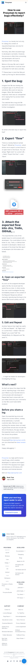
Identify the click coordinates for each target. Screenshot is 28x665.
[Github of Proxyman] (14, 661)
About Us (20, 609)
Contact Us (7, 609)
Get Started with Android (19, 573)
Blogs (20, 558)
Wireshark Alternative (7, 631)
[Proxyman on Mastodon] (20, 661)
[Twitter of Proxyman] (11, 661)
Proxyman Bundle (7, 592)
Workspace (7, 578)
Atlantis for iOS (20, 561)
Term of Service (21, 619)
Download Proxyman (12, 512)
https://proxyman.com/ (17, 440)
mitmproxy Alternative (4, 644)
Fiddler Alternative (7, 635)
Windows (7, 556)
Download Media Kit (7, 623)
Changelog (21, 554)
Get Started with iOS (21, 569)
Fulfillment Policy (20, 635)
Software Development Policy (20, 630)
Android (7, 572)
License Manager (7, 613)
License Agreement (21, 626)
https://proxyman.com (14, 473)
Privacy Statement (20, 623)
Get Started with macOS (19, 565)
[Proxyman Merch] (8, 661)
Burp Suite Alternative (4, 639)
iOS (7, 568)
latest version (21, 442)
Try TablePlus (20, 613)
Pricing (7, 589)
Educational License (7, 619)
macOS (7, 552)
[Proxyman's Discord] (17, 661)
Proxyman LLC (11, 652)
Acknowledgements (21, 616)
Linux (7, 559)
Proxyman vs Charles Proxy (7, 584)
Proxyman (5, 41)
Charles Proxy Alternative (5, 627)
